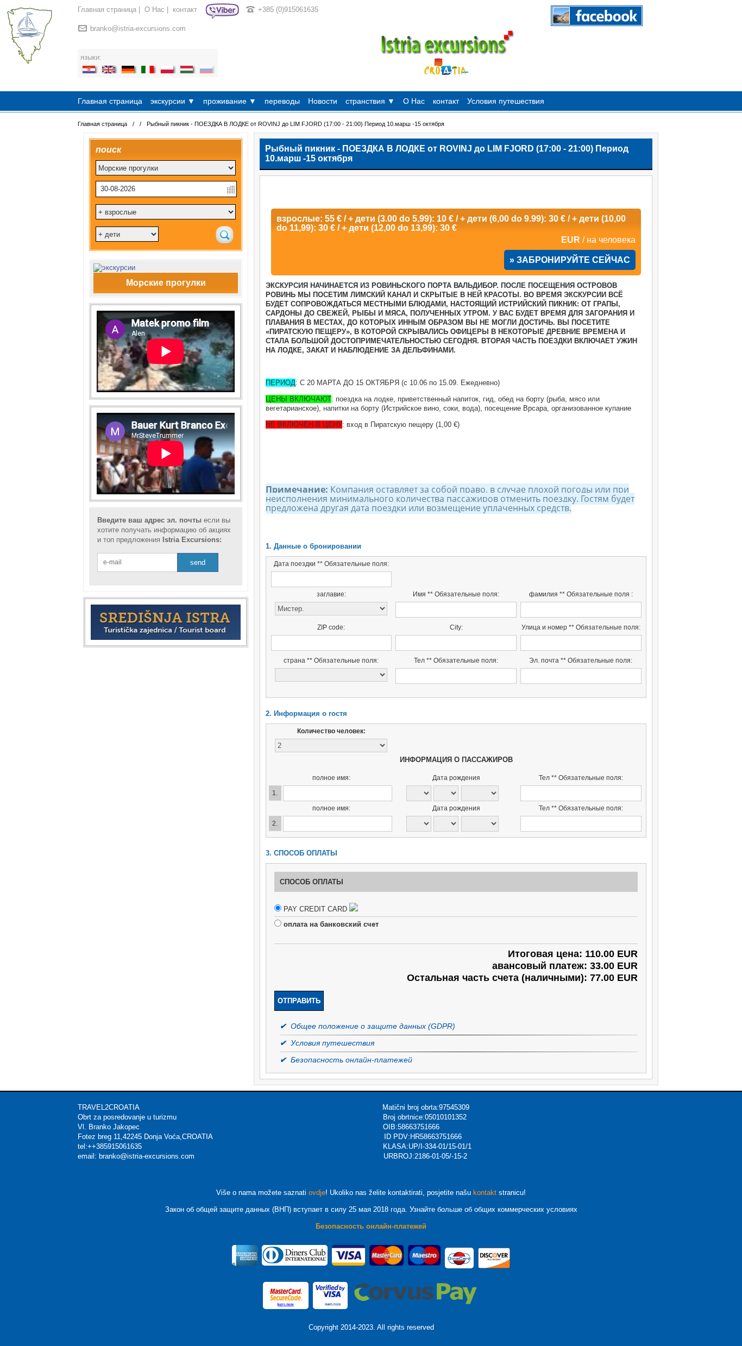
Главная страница (107, 9)
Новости (322, 101)
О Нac (154, 9)
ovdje (317, 1192)
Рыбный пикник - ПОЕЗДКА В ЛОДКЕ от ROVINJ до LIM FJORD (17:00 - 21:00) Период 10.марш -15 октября (295, 124)
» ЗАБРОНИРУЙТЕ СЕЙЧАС (570, 260)
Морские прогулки (166, 282)
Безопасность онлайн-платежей (371, 1226)
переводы (282, 101)
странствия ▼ (370, 101)
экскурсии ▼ (172, 101)
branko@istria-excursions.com (138, 28)
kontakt (484, 1192)
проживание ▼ (229, 101)
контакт (185, 9)
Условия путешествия (505, 101)
